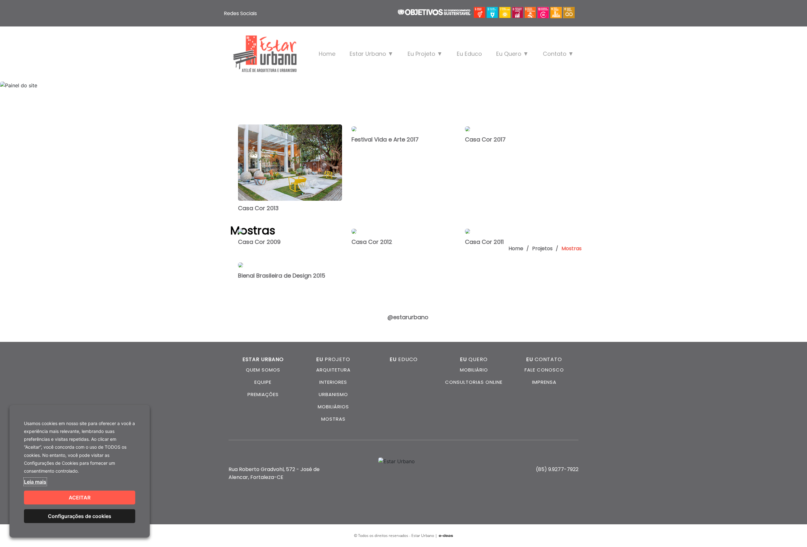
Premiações (263, 394)
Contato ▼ (558, 54)
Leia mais (35, 482)
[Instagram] (279, 13)
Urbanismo (333, 394)
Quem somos (263, 369)
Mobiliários (333, 406)
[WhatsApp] (292, 13)
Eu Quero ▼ (512, 54)
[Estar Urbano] (265, 54)
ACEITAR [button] (79, 497)
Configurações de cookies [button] (79, 516)
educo (404, 359)
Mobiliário (474, 369)
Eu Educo (469, 54)
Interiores (333, 382)
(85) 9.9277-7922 (557, 469)
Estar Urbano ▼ (371, 54)
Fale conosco (544, 369)
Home (327, 54)
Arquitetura (333, 369)
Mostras (333, 419)
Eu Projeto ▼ (425, 54)
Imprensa (544, 382)
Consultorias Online (473, 382)
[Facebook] (265, 13)
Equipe (262, 382)
